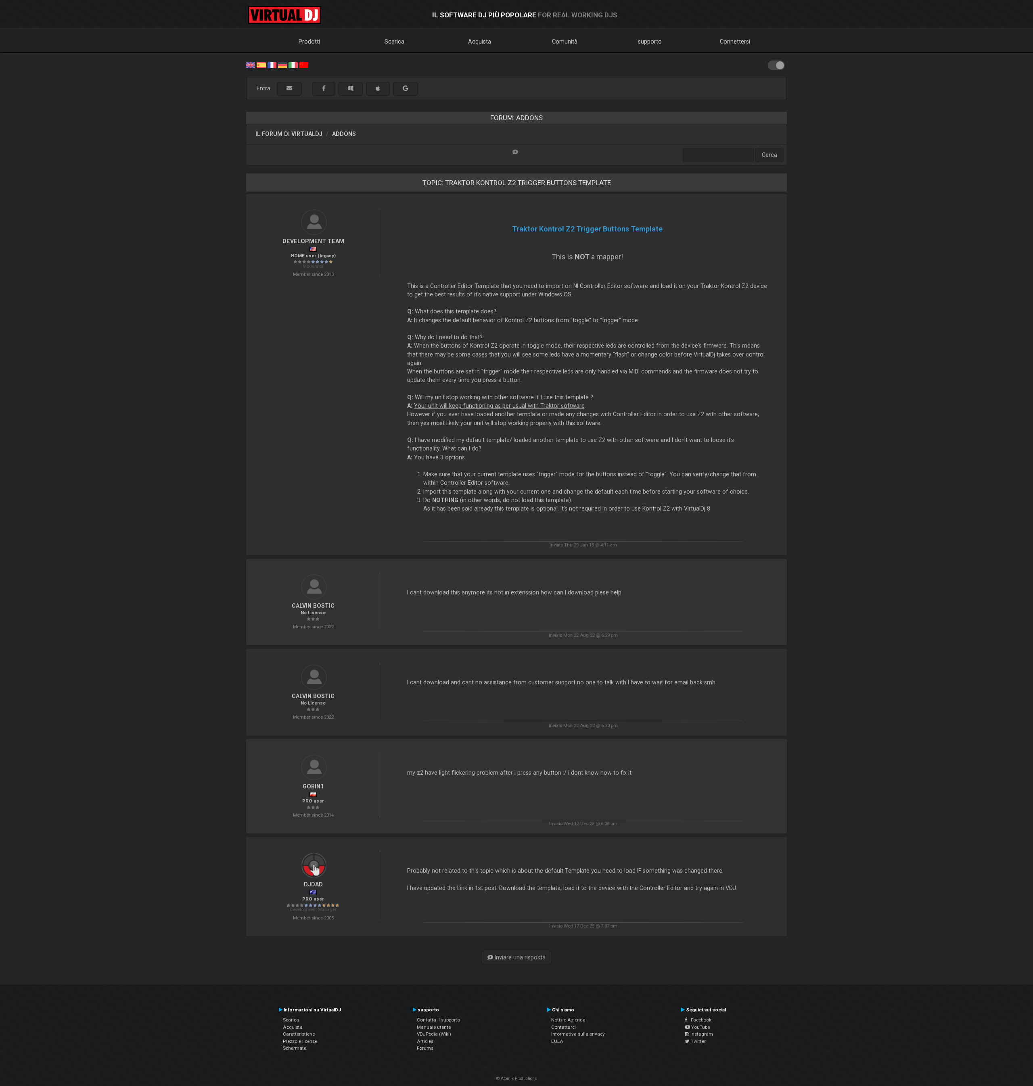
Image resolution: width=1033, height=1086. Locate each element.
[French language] (272, 64)
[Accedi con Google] (405, 88)
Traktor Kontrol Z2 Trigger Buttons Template (587, 229)
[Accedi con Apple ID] (378, 88)
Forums (425, 1048)
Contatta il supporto (438, 1020)
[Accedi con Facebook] (323, 88)
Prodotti (309, 41)
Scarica (394, 41)
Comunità (564, 41)
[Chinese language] (303, 64)
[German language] (282, 64)
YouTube (700, 1027)
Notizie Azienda (568, 1020)
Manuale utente (434, 1027)
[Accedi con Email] (289, 88)
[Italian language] (293, 64)
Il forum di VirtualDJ (288, 134)
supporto (650, 41)
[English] (250, 64)
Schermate (294, 1048)
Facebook (699, 1020)
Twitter (698, 1041)
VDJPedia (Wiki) (434, 1034)
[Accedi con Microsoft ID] (351, 88)
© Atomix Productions (516, 1078)
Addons (344, 134)
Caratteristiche (299, 1034)
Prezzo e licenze (300, 1041)
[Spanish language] (261, 64)
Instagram (701, 1034)
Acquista (479, 41)
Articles (425, 1041)
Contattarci (563, 1027)
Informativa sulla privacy (578, 1034)
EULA (557, 1041)
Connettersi (735, 41)
